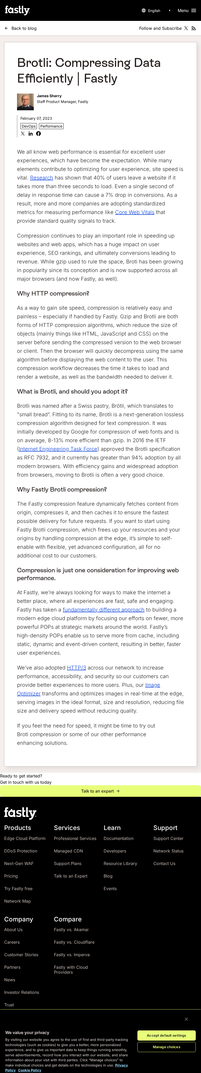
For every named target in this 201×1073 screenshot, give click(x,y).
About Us (13, 929)
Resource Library (120, 863)
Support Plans (67, 863)
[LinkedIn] (30, 134)
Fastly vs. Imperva (72, 954)
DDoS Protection (20, 850)
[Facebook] (38, 134)
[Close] (186, 1019)
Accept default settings (166, 1035)
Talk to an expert (97, 791)
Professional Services (75, 838)
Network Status (168, 850)
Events (110, 888)
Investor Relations (21, 992)
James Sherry (49, 96)
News (9, 979)
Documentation (118, 838)
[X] (22, 134)
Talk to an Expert (70, 876)
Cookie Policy (29, 1070)
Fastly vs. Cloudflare (74, 942)
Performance (51, 126)
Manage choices (166, 1047)
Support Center (168, 838)
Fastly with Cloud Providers (71, 970)
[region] (100, 1041)
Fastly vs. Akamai (71, 929)
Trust (9, 1004)
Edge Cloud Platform (25, 838)
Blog (108, 876)
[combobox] (157, 10)
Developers (115, 850)
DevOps (29, 126)
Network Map (17, 901)
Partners (12, 967)
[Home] (17, 10)
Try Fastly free (18, 888)
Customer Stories (21, 954)
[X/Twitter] (186, 28)
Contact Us (164, 863)
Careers (12, 942)
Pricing (11, 876)
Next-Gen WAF (19, 863)
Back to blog (24, 28)
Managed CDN (68, 850)
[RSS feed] (194, 28)
